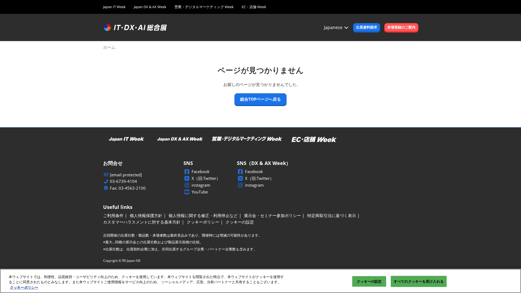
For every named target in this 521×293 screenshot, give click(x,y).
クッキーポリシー (24, 287)
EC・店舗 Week (254, 6)
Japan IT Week (114, 6)
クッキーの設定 (369, 281)
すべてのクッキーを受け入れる (419, 281)
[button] (366, 27)
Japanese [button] (334, 27)
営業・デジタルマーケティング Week (204, 6)
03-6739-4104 (123, 181)
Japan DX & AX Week (150, 6)
